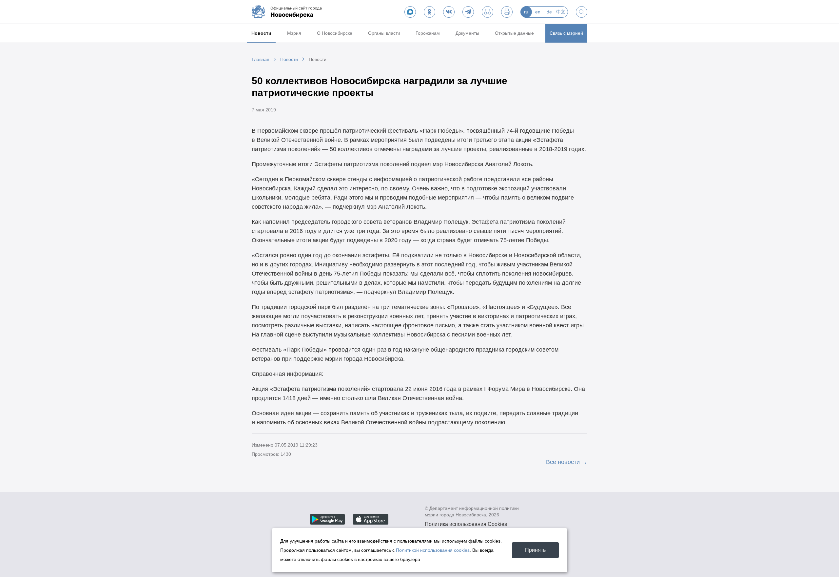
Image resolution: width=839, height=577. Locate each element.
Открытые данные (514, 33)
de (549, 11)
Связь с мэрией (566, 33)
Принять (535, 550)
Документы (467, 33)
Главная (260, 59)
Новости (261, 33)
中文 (560, 11)
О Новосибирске (334, 33)
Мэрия (294, 33)
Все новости (563, 462)
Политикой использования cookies (433, 550)
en (537, 11)
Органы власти (384, 33)
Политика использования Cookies (466, 524)
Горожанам (428, 33)
